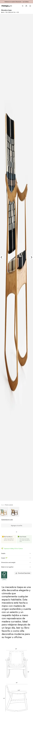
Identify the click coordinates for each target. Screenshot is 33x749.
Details (3, 553)
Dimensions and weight (8, 562)
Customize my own (7, 519)
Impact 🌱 (4, 558)
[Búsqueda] (22, 6)
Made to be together (7, 567)
